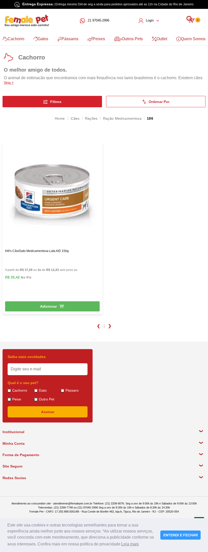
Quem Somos (193, 39)
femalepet (60, 118)
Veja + (9, 82)
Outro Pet (46, 399)
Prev (98, 326)
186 (150, 118)
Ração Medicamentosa (122, 118)
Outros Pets (132, 39)
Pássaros (69, 39)
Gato (43, 390)
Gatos (43, 39)
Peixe (16, 399)
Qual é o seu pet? (23, 383)
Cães (75, 118)
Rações (91, 118)
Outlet (162, 39)
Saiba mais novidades (27, 357)
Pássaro (72, 390)
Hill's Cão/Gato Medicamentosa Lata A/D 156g (37, 251)
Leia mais (130, 544)
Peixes (99, 39)
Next (110, 326)
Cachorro (16, 39)
